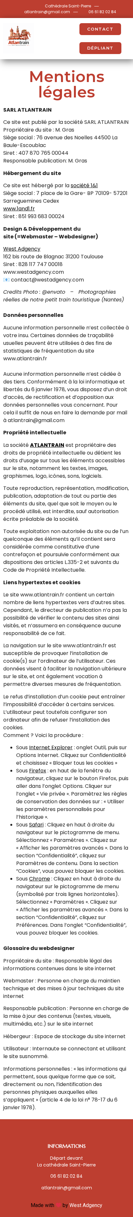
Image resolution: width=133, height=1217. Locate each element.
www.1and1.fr (19, 208)
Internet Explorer (51, 747)
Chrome (39, 878)
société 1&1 (84, 185)
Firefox (37, 770)
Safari (36, 824)
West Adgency (21, 249)
